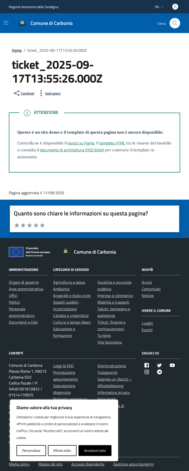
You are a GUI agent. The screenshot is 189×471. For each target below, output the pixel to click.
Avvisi (147, 282)
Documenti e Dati (23, 322)
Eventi (147, 330)
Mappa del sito (50, 464)
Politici (14, 302)
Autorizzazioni (65, 309)
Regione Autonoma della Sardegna (33, 6)
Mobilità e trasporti (113, 302)
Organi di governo (24, 282)
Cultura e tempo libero (72, 322)
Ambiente (61, 289)
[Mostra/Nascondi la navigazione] (6, 23)
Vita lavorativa (109, 342)
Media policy (19, 464)
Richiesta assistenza (70, 399)
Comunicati (151, 289)
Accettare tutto (95, 450)
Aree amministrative (26, 289)
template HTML (112, 143)
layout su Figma (81, 143)
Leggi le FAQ (63, 366)
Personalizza (31, 450)
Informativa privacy (113, 392)
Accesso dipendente (87, 464)
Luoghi (147, 323)
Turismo (104, 335)
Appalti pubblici (66, 302)
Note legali (106, 399)
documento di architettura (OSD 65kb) (72, 150)
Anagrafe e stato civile (72, 295)
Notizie (148, 295)
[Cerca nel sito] (175, 23)
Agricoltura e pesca (69, 282)
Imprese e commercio (115, 295)
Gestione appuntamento (133, 464)
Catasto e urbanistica (71, 315)
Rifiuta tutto (62, 450)
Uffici (13, 295)
